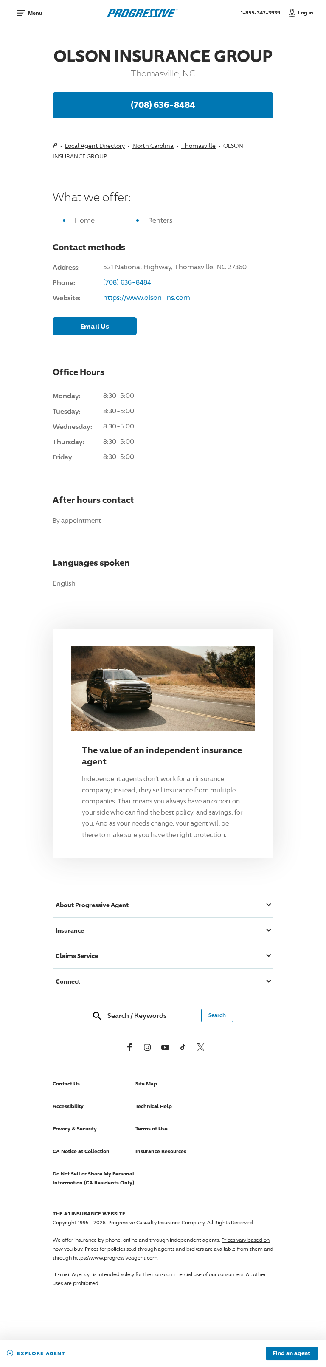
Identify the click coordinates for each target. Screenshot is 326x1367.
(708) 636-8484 (163, 104)
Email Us (94, 326)
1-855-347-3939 (262, 12)
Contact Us (66, 1083)
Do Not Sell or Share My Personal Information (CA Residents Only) (93, 1178)
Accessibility (68, 1106)
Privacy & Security (75, 1128)
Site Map (146, 1083)
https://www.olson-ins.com (146, 297)
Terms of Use (151, 1128)
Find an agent (291, 1353)
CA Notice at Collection (81, 1151)
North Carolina (153, 145)
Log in (305, 12)
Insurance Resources (160, 1151)
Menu (35, 13)
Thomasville (198, 145)
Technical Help (153, 1106)
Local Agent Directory (95, 145)
